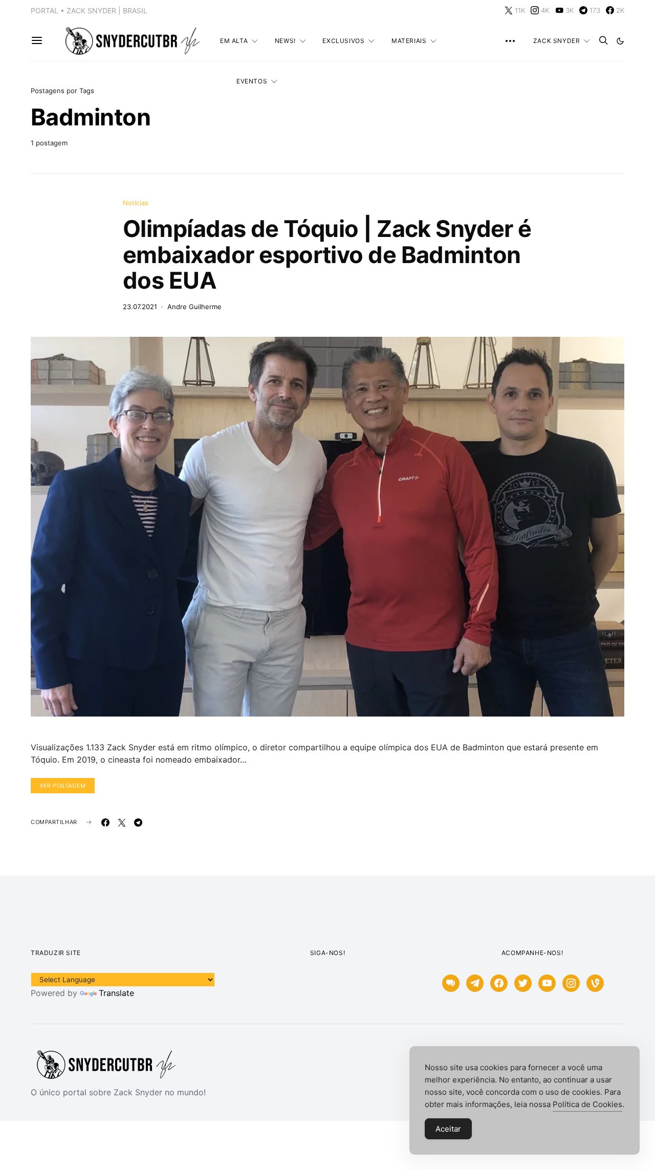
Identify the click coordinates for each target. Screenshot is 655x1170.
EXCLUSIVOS (343, 41)
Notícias (135, 203)
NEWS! (285, 41)
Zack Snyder (556, 41)
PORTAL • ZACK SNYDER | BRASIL (89, 10)
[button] (620, 41)
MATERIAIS (408, 41)
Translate (116, 993)
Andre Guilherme (194, 306)
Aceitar (448, 1129)
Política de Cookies (587, 1104)
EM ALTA (234, 41)
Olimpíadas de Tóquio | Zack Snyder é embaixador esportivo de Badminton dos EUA (327, 254)
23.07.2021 (140, 306)
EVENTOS (251, 81)
